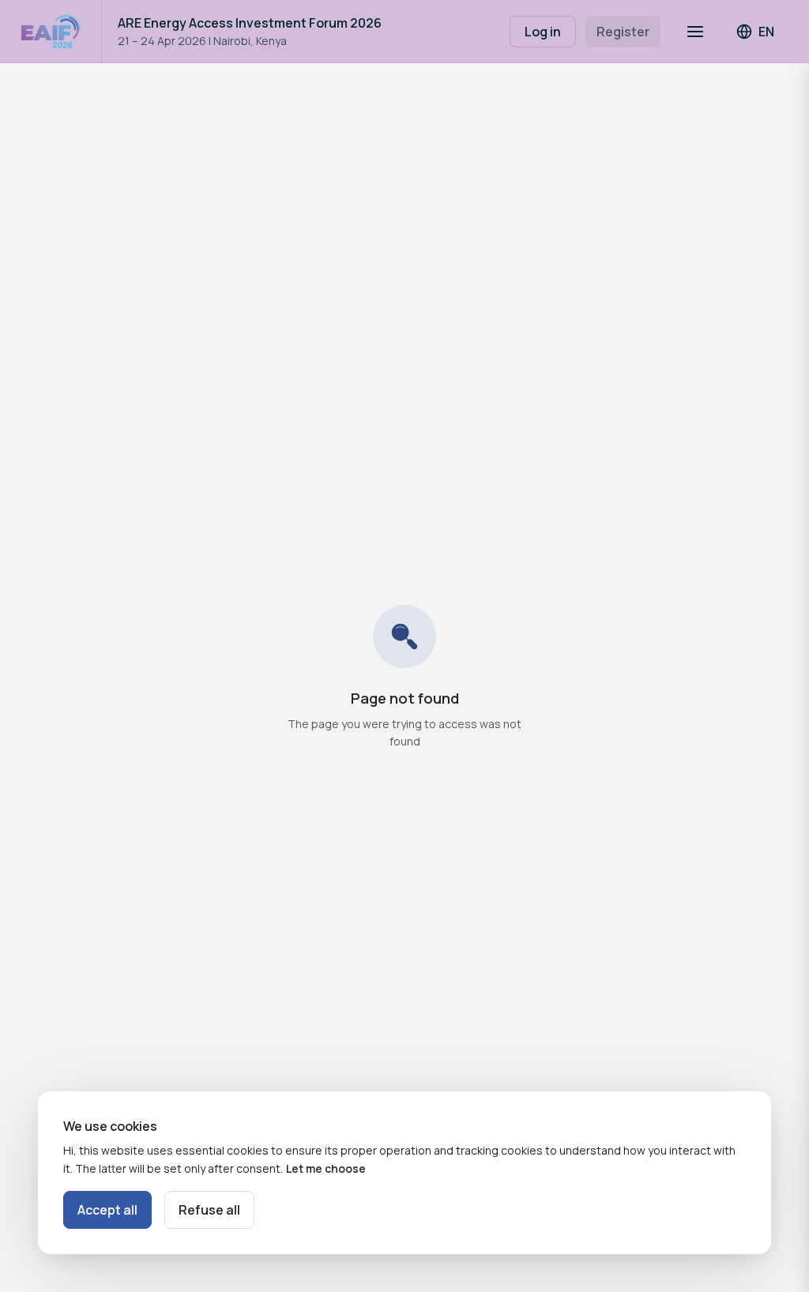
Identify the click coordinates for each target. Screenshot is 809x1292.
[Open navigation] (695, 31)
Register (622, 31)
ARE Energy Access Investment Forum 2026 (250, 23)
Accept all (107, 1210)
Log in (543, 31)
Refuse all (209, 1210)
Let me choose (326, 1168)
